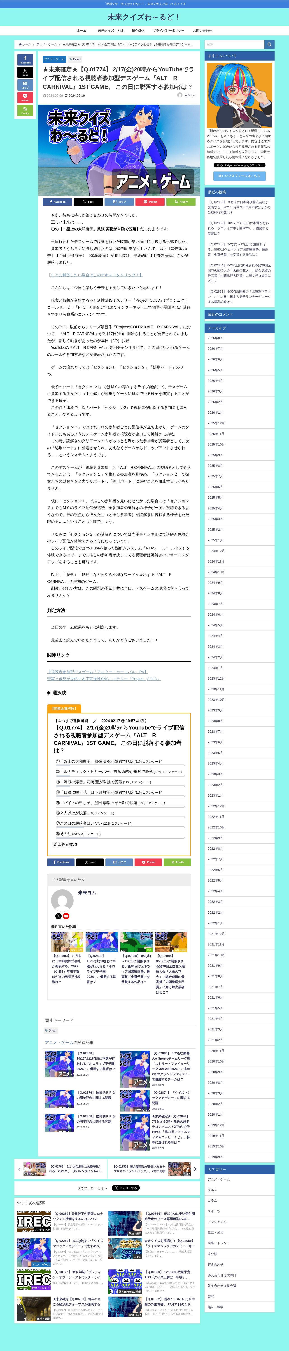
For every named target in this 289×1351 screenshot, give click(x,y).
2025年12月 (216, 423)
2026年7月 (215, 348)
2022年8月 (215, 848)
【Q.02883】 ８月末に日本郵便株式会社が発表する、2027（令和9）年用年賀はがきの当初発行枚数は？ (239, 207)
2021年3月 (215, 1029)
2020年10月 (216, 1061)
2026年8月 (215, 338)
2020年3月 (215, 1093)
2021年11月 (216, 944)
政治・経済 (216, 1232)
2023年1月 (215, 795)
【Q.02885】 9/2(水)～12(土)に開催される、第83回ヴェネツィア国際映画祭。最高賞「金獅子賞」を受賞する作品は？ (238, 249)
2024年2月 (215, 657)
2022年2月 (215, 912)
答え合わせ (216, 1264)
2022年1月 (215, 923)
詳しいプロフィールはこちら (240, 175)
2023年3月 (215, 774)
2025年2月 (215, 529)
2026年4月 (215, 380)
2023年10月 (216, 699)
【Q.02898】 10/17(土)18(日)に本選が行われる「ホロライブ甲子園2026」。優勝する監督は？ (238, 228)
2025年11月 (216, 433)
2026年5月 (215, 370)
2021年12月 (216, 933)
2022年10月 (216, 827)
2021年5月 (215, 1008)
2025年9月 (215, 455)
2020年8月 (215, 1082)
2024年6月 (215, 614)
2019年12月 (216, 1125)
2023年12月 (216, 678)
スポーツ (214, 1211)
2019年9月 (215, 1157)
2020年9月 (215, 1072)
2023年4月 (215, 763)
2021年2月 (215, 1039)
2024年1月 (215, 667)
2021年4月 (215, 1018)
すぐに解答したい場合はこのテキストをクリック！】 (97, 275)
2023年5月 (215, 752)
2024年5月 (215, 625)
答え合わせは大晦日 (222, 1275)
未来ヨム (190, 95)
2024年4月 (215, 635)
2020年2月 (215, 1103)
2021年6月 (215, 997)
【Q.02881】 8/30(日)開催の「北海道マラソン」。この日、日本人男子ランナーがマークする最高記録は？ (239, 296)
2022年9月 (215, 838)
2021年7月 (215, 986)
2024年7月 (215, 603)
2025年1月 (215, 540)
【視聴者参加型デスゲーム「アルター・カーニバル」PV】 (97, 672)
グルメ (212, 1190)
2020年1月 (215, 1114)
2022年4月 (215, 891)
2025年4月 (215, 508)
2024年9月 (215, 582)
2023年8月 (215, 720)
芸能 (211, 1296)
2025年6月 (215, 486)
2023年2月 (215, 784)
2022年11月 (216, 816)
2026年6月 (215, 359)
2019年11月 (216, 1135)
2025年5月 (215, 497)
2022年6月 (215, 869)
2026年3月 (215, 391)
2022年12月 (216, 806)
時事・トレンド (219, 1243)
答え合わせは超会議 (222, 1285)
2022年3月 (215, 901)
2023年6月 (215, 742)
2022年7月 (215, 859)
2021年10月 (216, 955)
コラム (212, 1200)
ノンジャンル (217, 1221)
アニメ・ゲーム (54, 59)
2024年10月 (216, 572)
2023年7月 (215, 731)
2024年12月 (216, 550)
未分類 (212, 1253)
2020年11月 (216, 1050)
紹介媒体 (138, 30)
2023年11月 (216, 689)
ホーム (81, 30)
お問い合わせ (202, 30)
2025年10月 (216, 444)
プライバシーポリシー (168, 30)
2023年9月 (215, 710)
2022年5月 (215, 880)
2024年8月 (215, 593)
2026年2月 (215, 401)
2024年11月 (216, 561)
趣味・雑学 (216, 1307)
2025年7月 (215, 476)
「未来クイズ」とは (109, 30)
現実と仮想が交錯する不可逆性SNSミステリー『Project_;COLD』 (104, 679)
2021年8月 (215, 976)
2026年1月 (215, 412)
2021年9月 (215, 965)
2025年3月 (215, 519)
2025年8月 (215, 465)
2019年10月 (216, 1146)
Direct (77, 59)
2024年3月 (215, 646)
